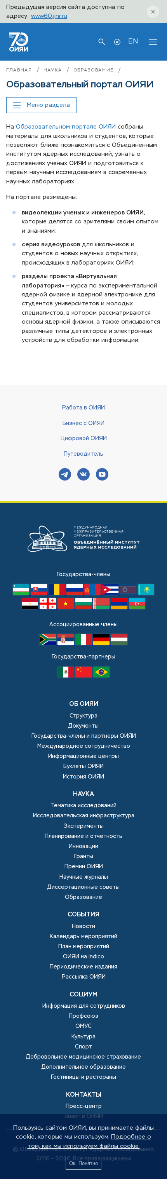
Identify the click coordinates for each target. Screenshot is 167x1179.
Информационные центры (83, 756)
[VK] (83, 475)
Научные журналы (83, 877)
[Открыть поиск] (102, 42)
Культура (83, 1037)
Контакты (83, 1095)
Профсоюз (83, 1016)
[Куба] (111, 593)
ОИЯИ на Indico (83, 957)
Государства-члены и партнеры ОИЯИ (83, 736)
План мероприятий (83, 946)
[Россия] (75, 593)
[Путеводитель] (117, 42)
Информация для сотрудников (83, 1006)
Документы (83, 726)
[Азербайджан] (137, 607)
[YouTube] (102, 475)
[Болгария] (84, 607)
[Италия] (84, 643)
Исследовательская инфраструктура (83, 816)
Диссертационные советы (83, 887)
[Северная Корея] (129, 593)
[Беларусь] (102, 607)
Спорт (83, 1047)
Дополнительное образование (84, 1067)
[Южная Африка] (48, 643)
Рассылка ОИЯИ (84, 977)
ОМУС (83, 1026)
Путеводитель (83, 454)
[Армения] (120, 607)
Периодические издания (83, 967)
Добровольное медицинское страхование (83, 1057)
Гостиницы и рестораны (83, 1077)
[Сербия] (66, 643)
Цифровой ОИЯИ (84, 438)
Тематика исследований (84, 805)
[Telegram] (65, 475)
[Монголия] (93, 593)
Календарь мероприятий (83, 936)
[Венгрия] (119, 643)
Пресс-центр (84, 1106)
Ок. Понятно (83, 1163)
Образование (93, 70)
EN (133, 41)
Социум (83, 995)
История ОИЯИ (83, 777)
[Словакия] (40, 593)
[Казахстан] (146, 593)
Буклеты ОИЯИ (83, 766)
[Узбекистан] (22, 593)
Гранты (83, 856)
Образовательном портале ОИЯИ (66, 127)
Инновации (83, 846)
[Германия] (102, 643)
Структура (83, 716)
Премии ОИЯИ (83, 866)
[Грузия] (48, 607)
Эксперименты (84, 826)
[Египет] (31, 607)
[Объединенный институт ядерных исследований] (83, 565)
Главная (19, 70)
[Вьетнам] (66, 607)
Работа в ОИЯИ (83, 408)
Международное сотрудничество (83, 746)
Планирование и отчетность (83, 836)
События (83, 915)
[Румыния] (57, 593)
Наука (52, 70)
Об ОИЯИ (83, 704)
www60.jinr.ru (49, 16)
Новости (83, 926)
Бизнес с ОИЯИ (83, 423)
